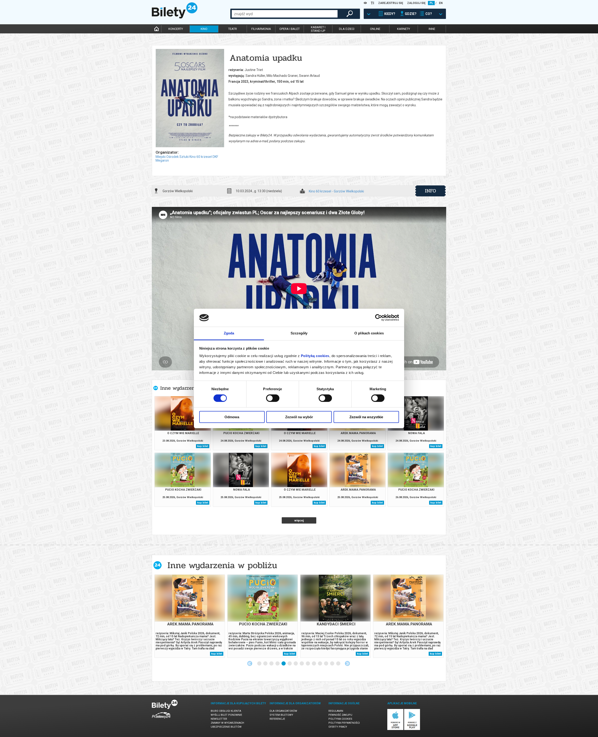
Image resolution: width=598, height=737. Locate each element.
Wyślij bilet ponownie (226, 714)
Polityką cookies (315, 356)
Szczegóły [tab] (299, 333)
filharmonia (261, 29)
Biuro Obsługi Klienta (226, 710)
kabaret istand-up (318, 28)
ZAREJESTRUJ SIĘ (390, 3)
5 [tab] (283, 663)
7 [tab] (296, 663)
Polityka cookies (340, 718)
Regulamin (335, 710)
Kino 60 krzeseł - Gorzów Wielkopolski (336, 191)
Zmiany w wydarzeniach (227, 722)
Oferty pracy (337, 726)
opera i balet (289, 29)
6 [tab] (290, 663)
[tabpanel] (189, 616)
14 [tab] (338, 663)
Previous (249, 663)
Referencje (277, 718)
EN (441, 3)
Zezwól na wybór (299, 417)
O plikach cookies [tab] (369, 333)
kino (204, 29)
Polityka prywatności (344, 722)
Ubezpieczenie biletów (226, 726)
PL (431, 3)
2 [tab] (265, 663)
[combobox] (284, 14)
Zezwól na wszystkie (366, 417)
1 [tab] (259, 663)
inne (432, 29)
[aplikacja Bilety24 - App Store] (395, 729)
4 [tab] (277, 663)
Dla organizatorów (283, 710)
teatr (232, 29)
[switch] (272, 398)
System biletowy (281, 714)
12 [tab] (326, 663)
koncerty (175, 29)
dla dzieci (346, 29)
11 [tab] (320, 663)
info (430, 191)
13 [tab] (332, 663)
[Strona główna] (174, 17)
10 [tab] (314, 663)
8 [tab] (302, 663)
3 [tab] (271, 663)
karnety (403, 29)
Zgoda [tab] (229, 333)
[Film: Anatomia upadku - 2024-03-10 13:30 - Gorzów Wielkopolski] (190, 98)
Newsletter (219, 718)
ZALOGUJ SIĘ (416, 3)
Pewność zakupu (340, 714)
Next (347, 663)
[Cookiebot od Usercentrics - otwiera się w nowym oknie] (378, 317)
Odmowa (231, 417)
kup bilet (202, 446)
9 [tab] (308, 663)
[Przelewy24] (161, 719)
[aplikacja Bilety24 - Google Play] (412, 729)
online (375, 29)
